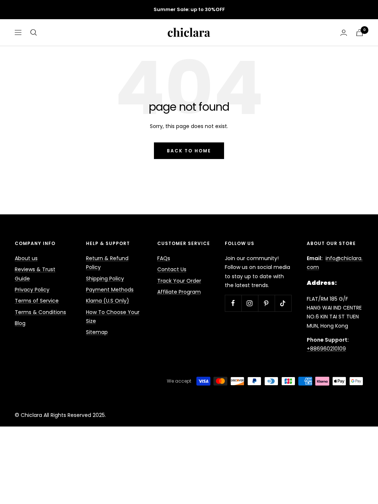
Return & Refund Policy (107, 263)
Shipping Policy (105, 278)
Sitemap (97, 332)
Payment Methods (110, 289)
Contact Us (171, 269)
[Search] (33, 32)
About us (26, 258)
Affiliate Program (179, 292)
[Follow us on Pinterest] (266, 303)
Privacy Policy (32, 289)
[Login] (343, 33)
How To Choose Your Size (113, 316)
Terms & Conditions (40, 312)
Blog (20, 323)
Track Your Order (179, 280)
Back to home (189, 151)
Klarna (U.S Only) (107, 300)
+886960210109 (326, 348)
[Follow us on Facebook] (233, 303)
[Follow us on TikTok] (283, 303)
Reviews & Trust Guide (35, 274)
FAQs (163, 258)
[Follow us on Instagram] (249, 303)
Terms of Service (37, 300)
